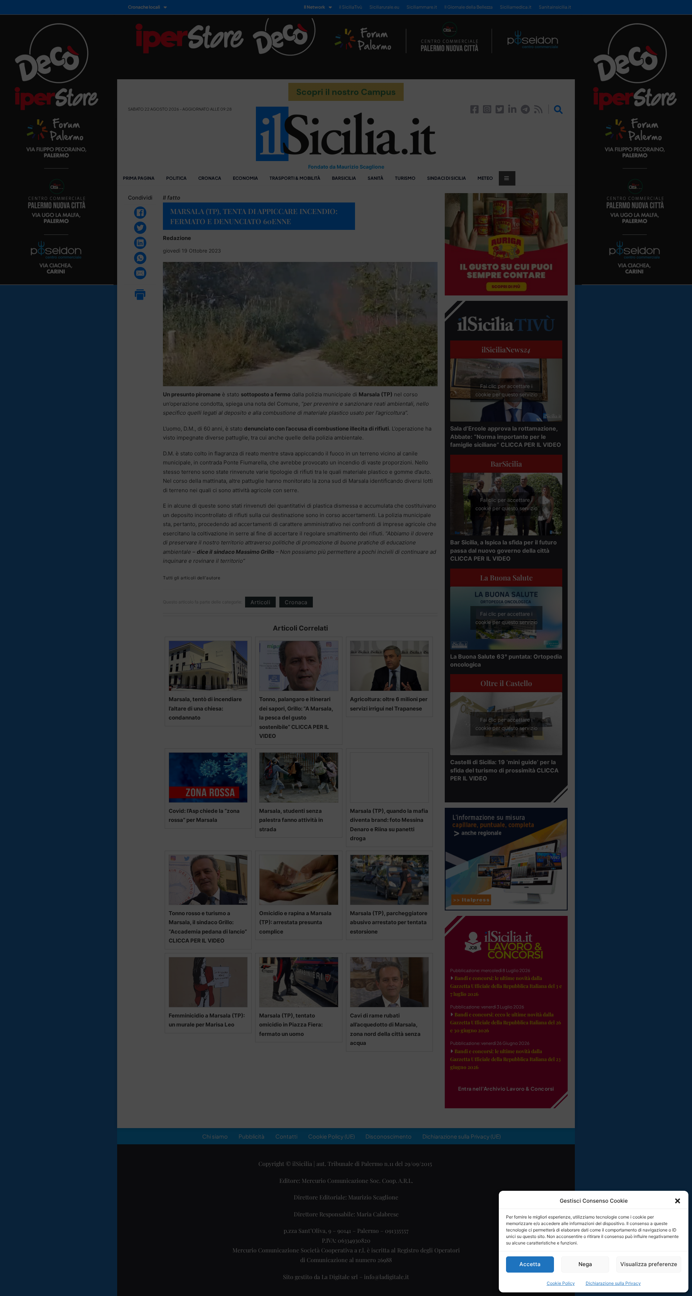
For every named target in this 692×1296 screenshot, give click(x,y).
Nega (585, 1264)
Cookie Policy (561, 1283)
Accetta (530, 1264)
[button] (677, 1200)
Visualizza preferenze (648, 1264)
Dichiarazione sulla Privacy (613, 1283)
